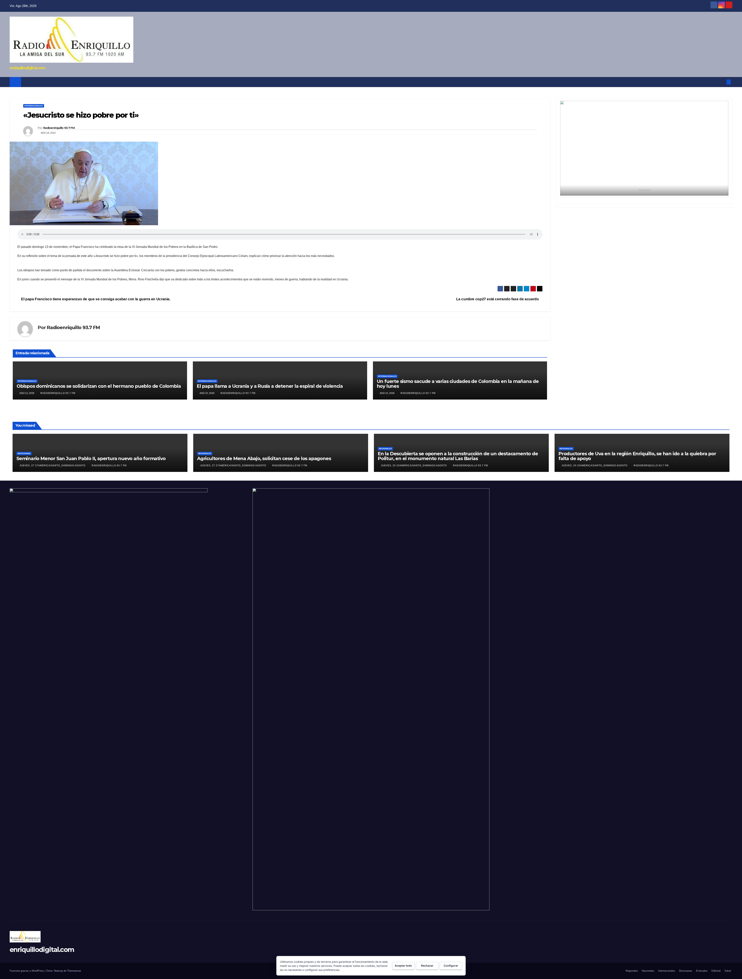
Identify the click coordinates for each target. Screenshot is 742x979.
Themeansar (74, 970)
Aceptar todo (403, 965)
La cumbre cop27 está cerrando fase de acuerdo (498, 299)
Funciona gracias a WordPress (27, 970)
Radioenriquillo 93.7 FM (59, 128)
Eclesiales (702, 970)
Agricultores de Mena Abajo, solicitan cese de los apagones (264, 458)
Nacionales (648, 970)
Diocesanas (24, 453)
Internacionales (33, 106)
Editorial (716, 970)
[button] (722, 82)
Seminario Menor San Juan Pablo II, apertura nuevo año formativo (90, 458)
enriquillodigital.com (27, 68)
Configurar (451, 965)
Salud (727, 970)
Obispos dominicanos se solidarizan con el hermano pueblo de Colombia (99, 386)
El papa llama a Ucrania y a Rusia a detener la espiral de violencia (270, 386)
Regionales (204, 453)
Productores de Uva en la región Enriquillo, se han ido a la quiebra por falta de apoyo (637, 456)
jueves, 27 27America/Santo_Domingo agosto (53, 465)
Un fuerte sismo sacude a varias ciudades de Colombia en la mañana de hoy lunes (458, 383)
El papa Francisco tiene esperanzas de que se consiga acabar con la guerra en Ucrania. (95, 299)
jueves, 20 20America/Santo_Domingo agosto (414, 465)
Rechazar (427, 965)
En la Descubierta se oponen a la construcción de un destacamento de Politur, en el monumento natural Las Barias (458, 456)
